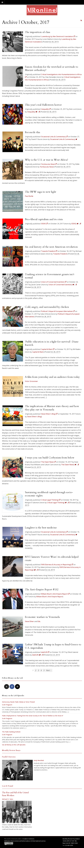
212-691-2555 (69, 845)
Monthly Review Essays (11, 750)
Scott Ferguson (7, 705)
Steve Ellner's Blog (34, 416)
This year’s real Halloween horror (43, 105)
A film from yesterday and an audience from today (52, 377)
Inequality (31, 112)
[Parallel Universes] (17, 770)
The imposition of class (37, 32)
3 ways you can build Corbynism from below (49, 457)
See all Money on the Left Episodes (14, 745)
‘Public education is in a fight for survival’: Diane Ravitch (51, 343)
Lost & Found (7, 786)
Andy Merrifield (39, 760)
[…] (68, 712)
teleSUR (35, 655)
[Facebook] (12, 686)
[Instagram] (17, 686)
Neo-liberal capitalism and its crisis (44, 219)
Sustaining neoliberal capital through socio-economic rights (49, 494)
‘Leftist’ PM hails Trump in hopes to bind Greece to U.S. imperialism (53, 646)
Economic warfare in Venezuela (42, 617)
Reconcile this (32, 132)
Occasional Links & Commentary (62, 139)
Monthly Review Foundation (71, 839)
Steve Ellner (29, 621)
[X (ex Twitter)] (6, 686)
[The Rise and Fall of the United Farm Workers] (17, 812)
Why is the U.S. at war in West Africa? (46, 160)
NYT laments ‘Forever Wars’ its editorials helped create (51, 558)
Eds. (39, 621)
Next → (49, 670)
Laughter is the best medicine (41, 527)
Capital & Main (37, 352)
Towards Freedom (60, 254)
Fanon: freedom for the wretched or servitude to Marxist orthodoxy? (51, 68)
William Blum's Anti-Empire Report (49, 596)
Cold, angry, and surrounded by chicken (47, 307)
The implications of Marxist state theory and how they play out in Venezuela (52, 407)
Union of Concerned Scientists (60, 284)
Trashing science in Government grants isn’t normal (49, 276)
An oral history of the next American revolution (51, 247)
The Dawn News (67, 464)
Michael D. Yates (7, 799)
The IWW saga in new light (40, 192)
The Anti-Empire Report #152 (41, 589)
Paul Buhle (29, 196)
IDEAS (73, 223)
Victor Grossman (31, 381)
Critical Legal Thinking (55, 502)
